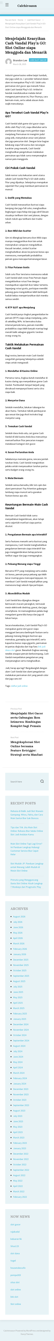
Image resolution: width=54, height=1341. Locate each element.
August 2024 (19, 1045)
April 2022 (18, 1186)
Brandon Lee (20, 60)
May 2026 (17, 932)
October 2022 (19, 1164)
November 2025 (21, 965)
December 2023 (20, 1089)
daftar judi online (19, 685)
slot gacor (15, 1224)
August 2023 (19, 1110)
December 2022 (20, 1153)
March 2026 (18, 943)
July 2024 (17, 1051)
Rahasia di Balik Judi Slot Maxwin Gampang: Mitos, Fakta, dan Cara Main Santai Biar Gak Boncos (26, 815)
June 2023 (18, 1121)
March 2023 (18, 1137)
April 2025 (18, 1002)
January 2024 (19, 1083)
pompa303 (15, 1275)
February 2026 (20, 948)
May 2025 (17, 997)
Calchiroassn (27, 6)
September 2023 (21, 1105)
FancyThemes (27, 1334)
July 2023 (17, 1115)
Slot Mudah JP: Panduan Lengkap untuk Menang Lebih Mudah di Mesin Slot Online (26, 867)
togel (13, 1260)
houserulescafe (17, 1267)
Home (20, 20)
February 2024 (20, 1078)
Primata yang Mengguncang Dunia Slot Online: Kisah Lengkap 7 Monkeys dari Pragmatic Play (26, 883)
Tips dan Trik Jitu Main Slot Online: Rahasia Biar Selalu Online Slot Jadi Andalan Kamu (26, 831)
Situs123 (14, 1246)
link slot (14, 1296)
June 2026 (18, 927)
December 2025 (20, 959)
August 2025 (19, 981)
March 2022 (18, 1191)
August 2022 (19, 1175)
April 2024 (18, 1067)
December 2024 (20, 1024)
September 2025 (21, 975)
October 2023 (19, 1099)
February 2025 (20, 1013)
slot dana (15, 1253)
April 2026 (18, 938)
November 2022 (21, 1159)
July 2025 (17, 986)
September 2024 (21, 1040)
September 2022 (21, 1169)
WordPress (31, 1330)
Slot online (15, 1303)
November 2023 (21, 1094)
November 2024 (21, 1029)
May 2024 (17, 1062)
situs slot (15, 1282)
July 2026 (17, 921)
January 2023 (19, 1148)
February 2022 (20, 1196)
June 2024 (18, 1056)
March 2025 (18, 1008)
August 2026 (19, 916)
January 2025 (19, 1018)
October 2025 (19, 970)
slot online (15, 1289)
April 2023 (18, 1132)
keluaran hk (16, 1238)
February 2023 (20, 1142)
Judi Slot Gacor (34, 20)
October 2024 (19, 1035)
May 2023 (17, 1126)
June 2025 (18, 991)
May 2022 (17, 1180)
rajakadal (15, 1231)
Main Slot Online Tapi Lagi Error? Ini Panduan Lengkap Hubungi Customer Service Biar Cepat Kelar (26, 849)
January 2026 (19, 954)
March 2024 (18, 1072)
